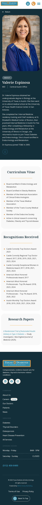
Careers (6, 399)
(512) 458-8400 (10, 465)
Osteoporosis (8, 431)
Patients (6, 408)
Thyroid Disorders (10, 427)
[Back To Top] (15, 498)
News (5, 412)
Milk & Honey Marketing (24, 486)
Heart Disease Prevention (13, 435)
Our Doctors (8, 403)
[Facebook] (11, 381)
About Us (7, 395)
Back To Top (23, 498)
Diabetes (6, 423)
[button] (38, 3)
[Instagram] (17, 381)
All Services (7, 439)
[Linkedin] (5, 381)
